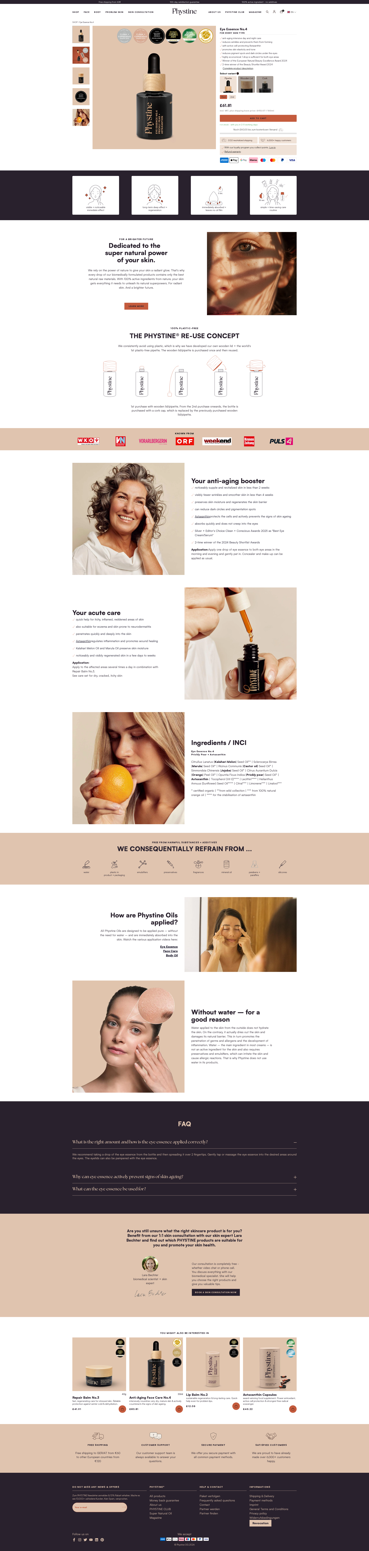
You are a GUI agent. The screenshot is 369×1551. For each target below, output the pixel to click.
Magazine (156, 1517)
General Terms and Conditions (269, 1509)
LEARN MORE (136, 306)
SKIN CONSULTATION (141, 12)
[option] (109, 1)
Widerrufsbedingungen (264, 1517)
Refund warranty (232, 151)
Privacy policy (258, 1513)
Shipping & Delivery (262, 1496)
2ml (232, 97)
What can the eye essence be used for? (109, 1189)
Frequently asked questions (217, 1500)
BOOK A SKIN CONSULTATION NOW (215, 1292)
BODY (97, 12)
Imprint (254, 1504)
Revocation (260, 1523)
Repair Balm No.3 (85, 1397)
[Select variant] (238, 73)
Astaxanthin (202, 516)
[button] (292, 12)
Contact (205, 1504)
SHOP (75, 12)
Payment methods (261, 1500)
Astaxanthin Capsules (260, 1395)
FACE (87, 12)
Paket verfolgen (210, 1496)
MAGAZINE (255, 12)
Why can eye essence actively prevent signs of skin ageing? (127, 1177)
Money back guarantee (164, 1500)
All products (157, 1496)
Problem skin (115, 12)
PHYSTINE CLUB (234, 12)
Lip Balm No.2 (197, 1395)
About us (214, 12)
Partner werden (210, 1509)
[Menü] (364, 1522)
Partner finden (209, 1513)
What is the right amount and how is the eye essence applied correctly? (140, 1142)
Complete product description (238, 68)
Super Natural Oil (161, 1513)
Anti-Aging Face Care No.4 (150, 1397)
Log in (272, 147)
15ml (223, 97)
